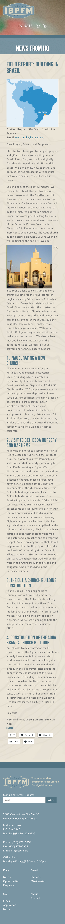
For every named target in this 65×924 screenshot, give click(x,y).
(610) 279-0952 (21, 842)
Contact (35, 898)
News (6, 909)
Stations (35, 877)
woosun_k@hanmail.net (29, 137)
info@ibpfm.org (19, 850)
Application (9, 905)
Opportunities (11, 881)
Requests (8, 885)
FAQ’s (6, 900)
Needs (7, 877)
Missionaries (38, 881)
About (34, 894)
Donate (25, 26)
